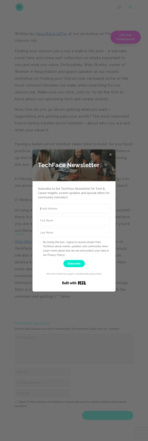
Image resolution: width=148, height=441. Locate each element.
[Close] (110, 154)
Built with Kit (74, 283)
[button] (74, 248)
